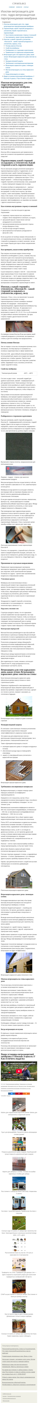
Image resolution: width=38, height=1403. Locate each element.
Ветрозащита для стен (13, 1086)
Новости (19, 7)
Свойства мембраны (12, 48)
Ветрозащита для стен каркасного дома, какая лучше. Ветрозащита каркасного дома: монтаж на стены (20, 56)
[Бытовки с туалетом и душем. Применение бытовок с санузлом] (19, 1209)
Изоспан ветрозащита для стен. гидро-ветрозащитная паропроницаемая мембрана (18, 25)
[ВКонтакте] (11, 1094)
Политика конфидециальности (9, 1398)
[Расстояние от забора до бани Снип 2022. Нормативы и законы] (19, 1189)
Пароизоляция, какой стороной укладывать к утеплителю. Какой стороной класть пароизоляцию (18, 30)
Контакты (5, 1396)
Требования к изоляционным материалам (19, 63)
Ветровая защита (31, 1086)
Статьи (26, 7)
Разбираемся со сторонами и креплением (19, 50)
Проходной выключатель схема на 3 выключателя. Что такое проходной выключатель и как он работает (18, 1351)
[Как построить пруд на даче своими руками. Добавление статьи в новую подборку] (19, 1312)
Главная (12, 7)
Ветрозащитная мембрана (7, 1090)
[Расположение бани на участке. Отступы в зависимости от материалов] (19, 1250)
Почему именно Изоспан (14, 46)
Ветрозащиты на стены (25, 1088)
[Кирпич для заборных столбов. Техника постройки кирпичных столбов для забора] (19, 1169)
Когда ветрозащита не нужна (15, 74)
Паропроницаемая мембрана (12, 1084)
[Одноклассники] (26, 1094)
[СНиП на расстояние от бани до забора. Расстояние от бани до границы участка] (19, 1292)
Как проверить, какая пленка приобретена (19, 37)
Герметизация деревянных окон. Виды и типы (17, 1356)
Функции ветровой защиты (14, 61)
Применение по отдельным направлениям (19, 52)
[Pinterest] (19, 1094)
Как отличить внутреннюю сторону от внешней (21, 35)
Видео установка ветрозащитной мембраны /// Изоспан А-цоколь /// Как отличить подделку (19, 77)
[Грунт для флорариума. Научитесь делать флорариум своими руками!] (19, 1130)
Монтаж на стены (22, 1086)
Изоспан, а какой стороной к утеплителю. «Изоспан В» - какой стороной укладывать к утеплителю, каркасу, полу (18, 41)
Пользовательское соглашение (14, 1396)
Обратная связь (6, 1400)
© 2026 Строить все (7, 1393)
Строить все (19, 3)
